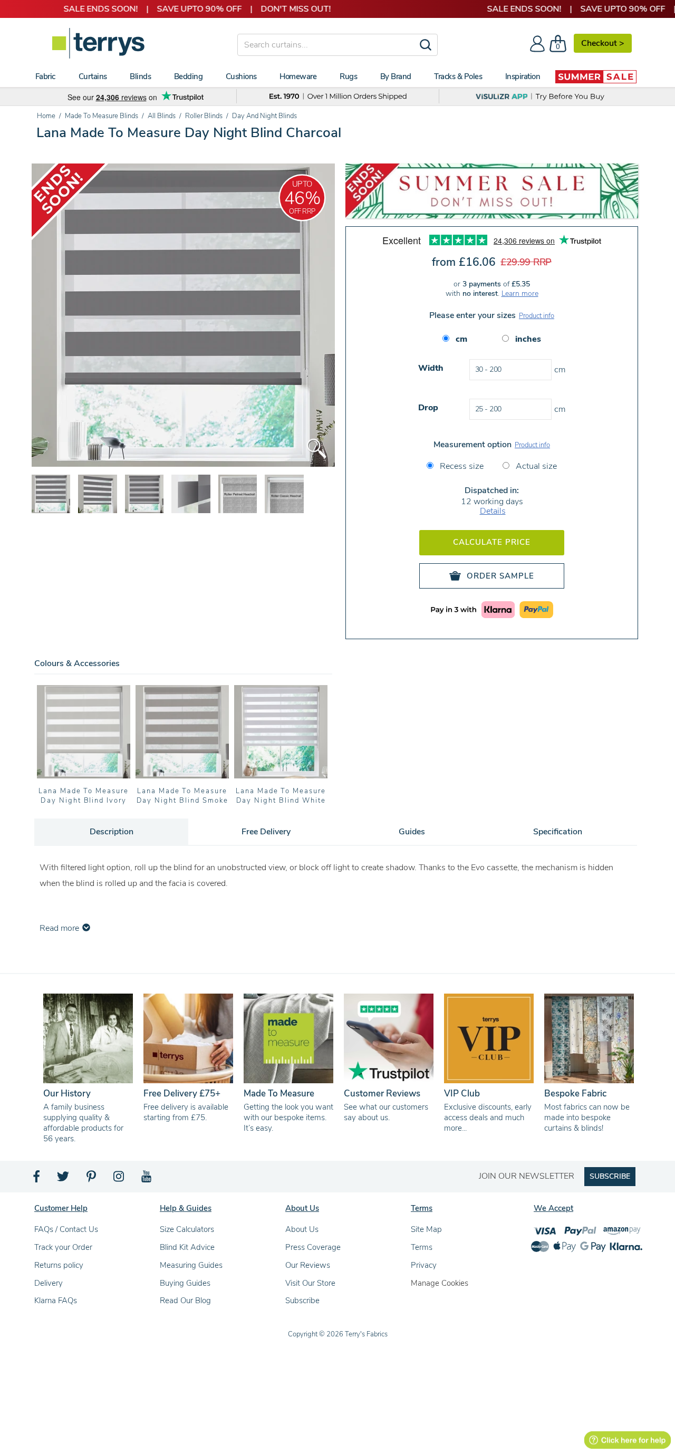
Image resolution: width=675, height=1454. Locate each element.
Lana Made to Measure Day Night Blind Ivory (83, 795)
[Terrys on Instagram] (119, 1179)
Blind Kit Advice (187, 1247)
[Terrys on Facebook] (37, 1179)
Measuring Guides (191, 1265)
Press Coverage (313, 1247)
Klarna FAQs (55, 1300)
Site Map (426, 1229)
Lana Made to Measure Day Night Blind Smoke (182, 795)
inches (528, 339)
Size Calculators (187, 1229)
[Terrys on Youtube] (147, 1179)
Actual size (535, 466)
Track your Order (63, 1247)
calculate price (492, 542)
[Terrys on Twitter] (64, 1179)
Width (430, 368)
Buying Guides (185, 1283)
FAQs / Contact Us (66, 1229)
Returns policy (58, 1265)
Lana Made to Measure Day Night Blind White (281, 795)
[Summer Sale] (596, 76)
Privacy (424, 1265)
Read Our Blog (185, 1300)
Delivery (48, 1283)
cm (461, 339)
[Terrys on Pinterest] (92, 1179)
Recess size (461, 466)
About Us (302, 1229)
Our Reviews (307, 1265)
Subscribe (302, 1300)
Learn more (520, 293)
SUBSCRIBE (610, 1176)
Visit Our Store (310, 1283)
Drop (428, 407)
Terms (421, 1247)
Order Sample (500, 576)
